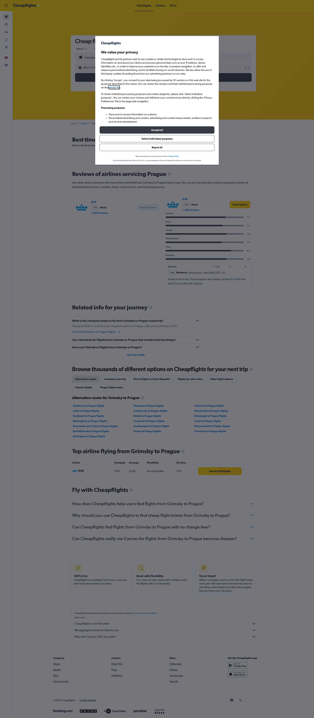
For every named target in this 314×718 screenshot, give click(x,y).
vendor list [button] (114, 87)
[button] (157, 130)
